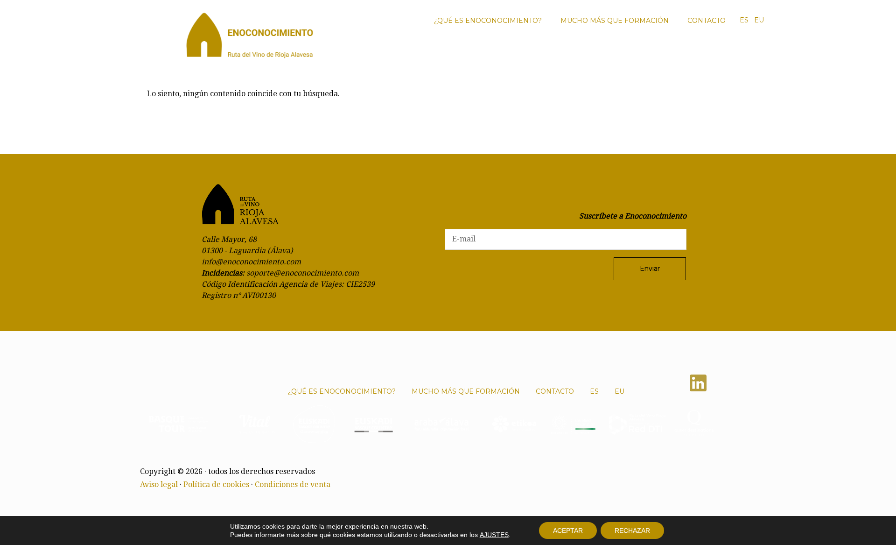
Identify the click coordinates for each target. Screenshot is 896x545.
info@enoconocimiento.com (251, 261)
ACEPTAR (568, 530)
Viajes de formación (667, 53)
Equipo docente (723, 53)
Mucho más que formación (614, 20)
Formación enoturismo (604, 53)
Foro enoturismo (538, 53)
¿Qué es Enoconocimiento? (488, 20)
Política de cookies (216, 484)
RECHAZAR (632, 530)
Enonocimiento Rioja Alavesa (249, 38)
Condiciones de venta (292, 484)
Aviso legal (159, 484)
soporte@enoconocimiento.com (302, 273)
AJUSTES (494, 534)
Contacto (706, 20)
